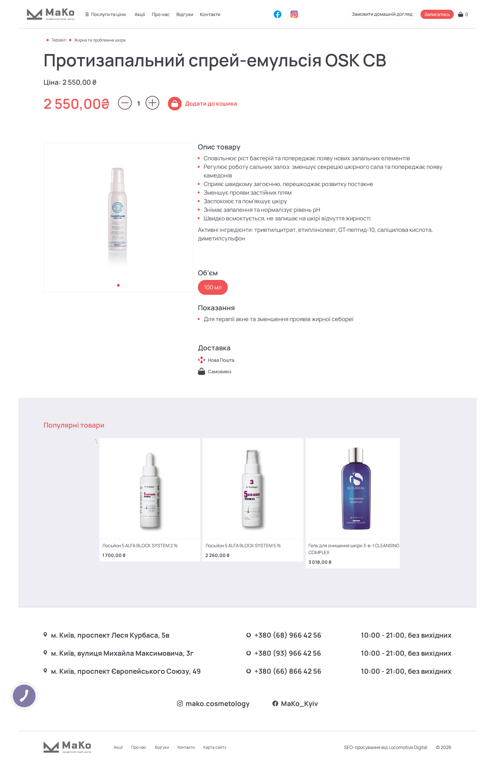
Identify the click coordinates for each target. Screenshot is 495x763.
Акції (140, 14)
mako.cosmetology (218, 703)
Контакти (210, 14)
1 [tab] (118, 285)
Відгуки (184, 14)
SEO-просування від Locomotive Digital (385, 747)
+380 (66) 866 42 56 (287, 671)
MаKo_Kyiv (299, 703)
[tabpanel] (118, 217)
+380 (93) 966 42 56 (287, 653)
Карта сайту (214, 747)
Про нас (161, 14)
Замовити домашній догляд (382, 14)
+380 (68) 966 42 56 (287, 635)
